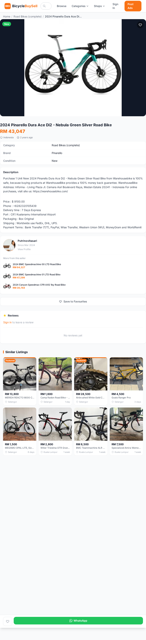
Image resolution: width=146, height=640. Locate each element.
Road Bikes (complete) (27, 16)
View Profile (24, 249)
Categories (79, 6)
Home (6, 16)
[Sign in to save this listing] (140, 24)
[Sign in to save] (7, 621)
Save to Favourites (75, 301)
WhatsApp (80, 620)
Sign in (7, 322)
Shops (98, 6)
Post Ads (130, 5)
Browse (61, 6)
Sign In (115, 5)
